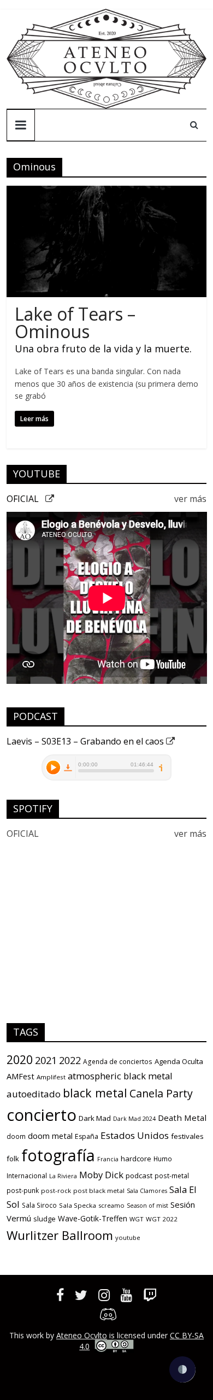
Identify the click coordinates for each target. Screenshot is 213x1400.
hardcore (136, 1158)
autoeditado (34, 1094)
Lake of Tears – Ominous (75, 322)
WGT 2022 (161, 1219)
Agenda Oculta (179, 1061)
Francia (108, 1159)
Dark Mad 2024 (134, 1119)
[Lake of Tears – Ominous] (107, 192)
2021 (46, 1060)
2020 (20, 1059)
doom (16, 1136)
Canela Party (161, 1093)
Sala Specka (77, 1205)
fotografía (58, 1155)
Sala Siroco (39, 1205)
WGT (136, 1219)
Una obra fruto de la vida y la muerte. (103, 348)
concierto (41, 1115)
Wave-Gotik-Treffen (92, 1218)
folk (13, 1158)
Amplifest (51, 1077)
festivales (187, 1136)
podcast (139, 1175)
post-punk (23, 1190)
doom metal (50, 1135)
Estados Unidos (134, 1135)
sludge (44, 1219)
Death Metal (182, 1117)
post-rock (56, 1190)
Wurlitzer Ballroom (60, 1235)
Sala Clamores (147, 1191)
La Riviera (63, 1176)
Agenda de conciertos (117, 1061)
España (86, 1136)
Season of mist (147, 1205)
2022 (70, 1060)
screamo (111, 1205)
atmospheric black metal (120, 1076)
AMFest (20, 1076)
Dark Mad (95, 1118)
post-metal (172, 1175)
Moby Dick (101, 1174)
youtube (127, 1237)
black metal (95, 1093)
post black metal (99, 1190)
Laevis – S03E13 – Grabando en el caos (86, 741)
